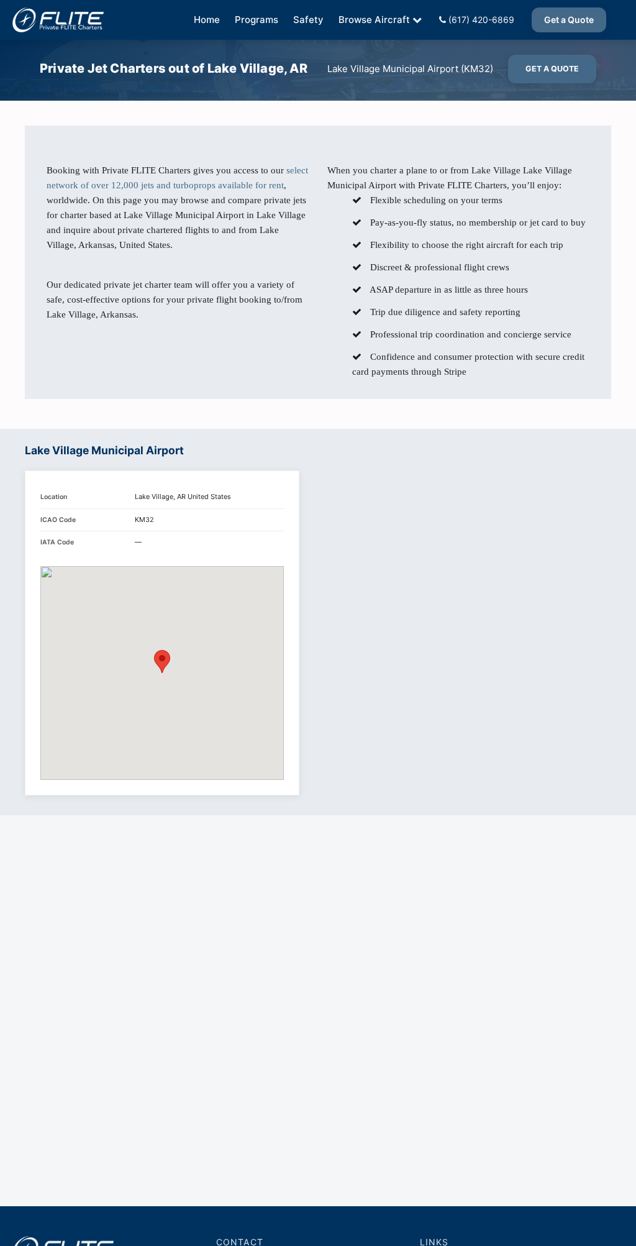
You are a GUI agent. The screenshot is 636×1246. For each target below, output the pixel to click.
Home (207, 19)
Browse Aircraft (374, 19)
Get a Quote (569, 19)
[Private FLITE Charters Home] (58, 19)
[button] (162, 661)
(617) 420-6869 (480, 19)
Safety (308, 19)
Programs (256, 19)
